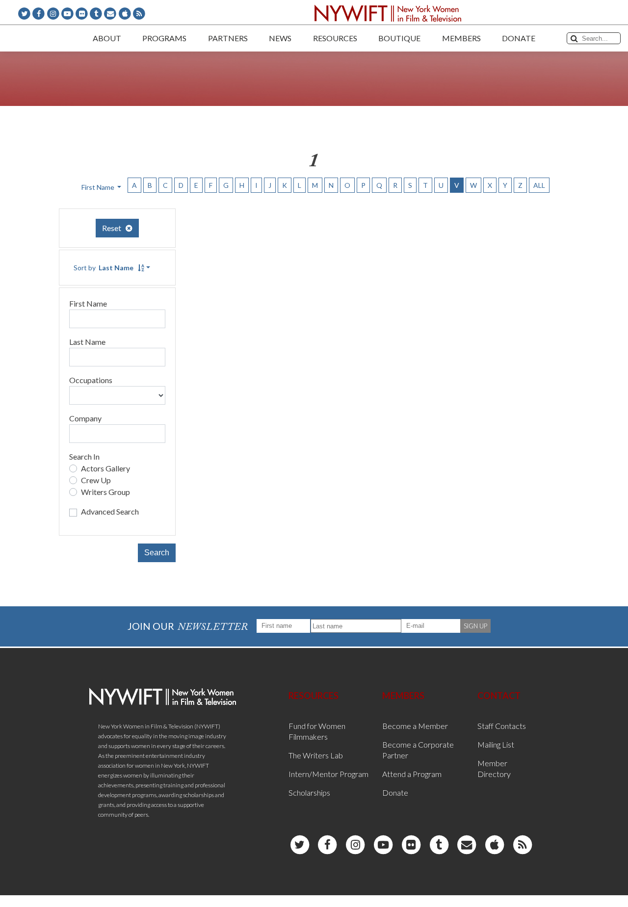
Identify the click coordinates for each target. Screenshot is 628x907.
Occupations (90, 380)
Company (85, 418)
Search (156, 552)
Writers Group (105, 491)
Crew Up (96, 480)
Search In (84, 456)
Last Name (87, 341)
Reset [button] (114, 228)
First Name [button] (98, 187)
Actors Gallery (105, 468)
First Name (88, 303)
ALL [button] (539, 185)
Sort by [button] (103, 267)
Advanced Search (110, 511)
